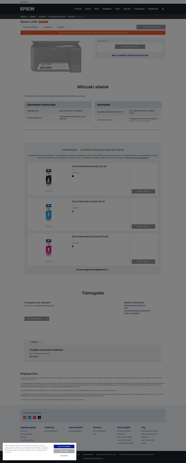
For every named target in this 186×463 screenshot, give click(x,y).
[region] (39, 451)
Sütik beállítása (64, 455)
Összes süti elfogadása (64, 446)
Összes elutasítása (64, 451)
